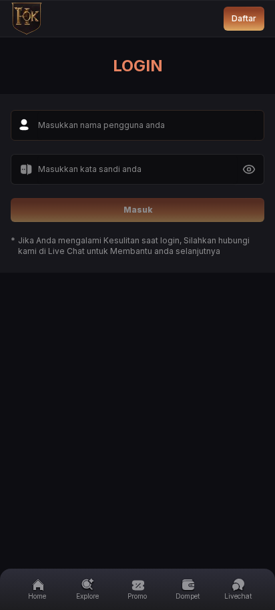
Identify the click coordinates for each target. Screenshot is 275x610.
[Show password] (249, 169)
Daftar (244, 18)
